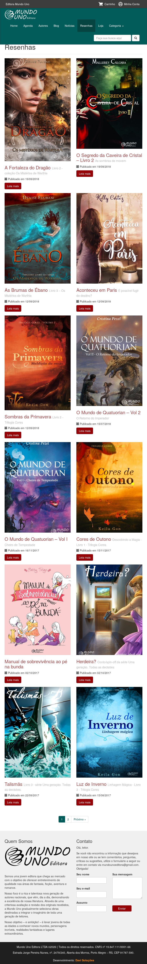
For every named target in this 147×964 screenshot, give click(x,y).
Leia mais (13, 186)
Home (14, 25)
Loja (100, 25)
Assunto (81, 902)
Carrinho (110, 4)
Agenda (28, 25)
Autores (43, 25)
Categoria (115, 25)
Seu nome (82, 874)
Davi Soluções (84, 960)
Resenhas (86, 25)
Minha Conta (132, 4)
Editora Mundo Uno (17, 4)
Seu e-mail (83, 888)
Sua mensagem (122, 874)
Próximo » (80, 819)
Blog (56, 25)
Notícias (69, 25)
